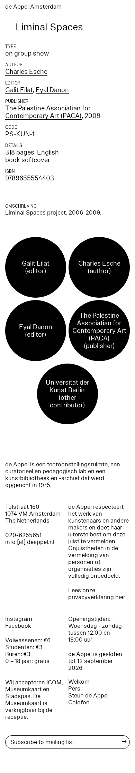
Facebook (18, 626)
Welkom (79, 682)
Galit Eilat (19, 90)
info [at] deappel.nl (29, 542)
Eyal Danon (52, 90)
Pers (74, 689)
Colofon (79, 702)
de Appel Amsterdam (33, 7)
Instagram (18, 619)
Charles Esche (26, 71)
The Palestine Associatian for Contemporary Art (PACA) (48, 112)
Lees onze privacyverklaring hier (96, 593)
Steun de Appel (88, 696)
